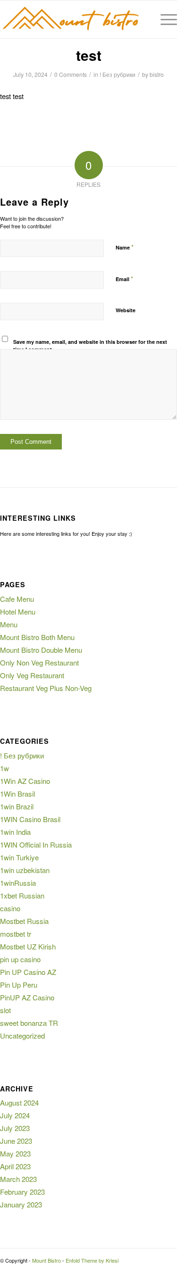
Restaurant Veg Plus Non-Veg (46, 688)
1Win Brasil (17, 794)
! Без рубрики (117, 74)
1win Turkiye (19, 857)
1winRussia (18, 883)
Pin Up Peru (18, 985)
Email (124, 278)
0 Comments (70, 74)
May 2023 (15, 1153)
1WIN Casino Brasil (30, 819)
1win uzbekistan (25, 870)
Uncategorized (22, 1035)
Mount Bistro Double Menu (41, 650)
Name (125, 246)
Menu (8, 624)
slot (5, 1010)
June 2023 (16, 1141)
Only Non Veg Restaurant (39, 662)
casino (10, 908)
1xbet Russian (22, 895)
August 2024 (19, 1102)
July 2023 (15, 1128)
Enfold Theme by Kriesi (92, 1260)
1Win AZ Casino (25, 781)
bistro (157, 74)
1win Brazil (17, 806)
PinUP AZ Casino (27, 997)
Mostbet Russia (24, 921)
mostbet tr (15, 934)
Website (125, 310)
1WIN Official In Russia (36, 844)
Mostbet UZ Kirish (28, 946)
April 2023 (15, 1166)
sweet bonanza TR (29, 1023)
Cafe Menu (17, 599)
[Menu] (164, 19)
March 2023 (18, 1179)
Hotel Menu (17, 611)
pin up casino (20, 959)
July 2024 (15, 1115)
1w (4, 768)
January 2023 (21, 1204)
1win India (15, 832)
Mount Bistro (46, 1260)
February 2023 (22, 1192)
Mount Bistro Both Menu (37, 637)
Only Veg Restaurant (32, 675)
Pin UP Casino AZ (28, 972)
